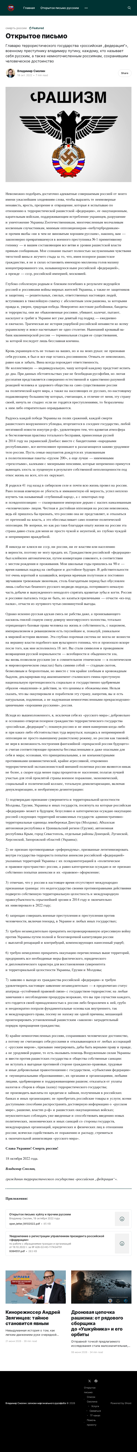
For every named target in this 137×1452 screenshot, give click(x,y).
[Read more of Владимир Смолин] (11, 73)
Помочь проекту (91, 1422)
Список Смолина (92, 1399)
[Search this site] (129, 8)
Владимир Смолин (31, 71)
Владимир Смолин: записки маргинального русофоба (36, 1403)
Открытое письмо (90, 1390)
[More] (86, 8)
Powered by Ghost (121, 1403)
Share (124, 73)
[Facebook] (96, 1381)
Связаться (95, 1410)
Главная (29, 8)
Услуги (95, 1406)
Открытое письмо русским (59, 8)
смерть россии (16, 28)
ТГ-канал (95, 1415)
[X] (89, 1381)
